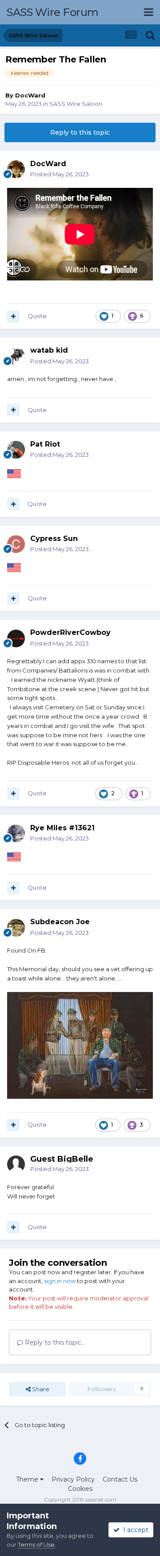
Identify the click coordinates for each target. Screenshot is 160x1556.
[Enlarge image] (80, 1044)
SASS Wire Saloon (75, 103)
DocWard (30, 95)
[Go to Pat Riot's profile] (16, 450)
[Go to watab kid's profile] (16, 356)
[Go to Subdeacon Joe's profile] (16, 928)
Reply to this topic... (54, 1342)
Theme (28, 1479)
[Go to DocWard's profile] (16, 169)
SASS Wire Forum (53, 12)
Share (40, 1389)
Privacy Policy (73, 1479)
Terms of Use (36, 1544)
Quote (37, 315)
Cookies (80, 1489)
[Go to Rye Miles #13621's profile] (16, 833)
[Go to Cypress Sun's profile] (16, 544)
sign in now (60, 1280)
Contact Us (120, 1479)
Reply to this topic (80, 132)
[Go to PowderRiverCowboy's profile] (16, 638)
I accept (134, 1530)
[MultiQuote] (13, 316)
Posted (59, 174)
